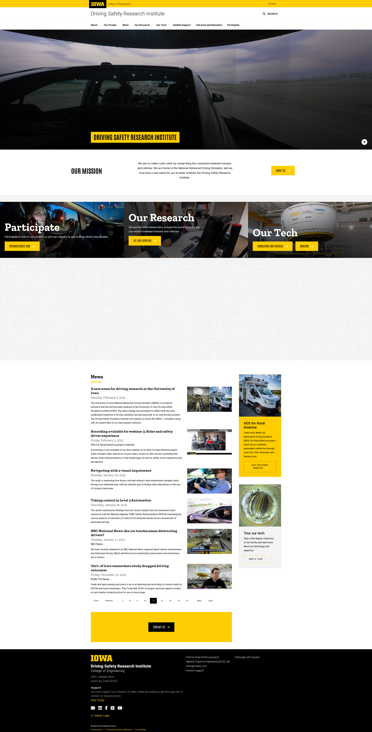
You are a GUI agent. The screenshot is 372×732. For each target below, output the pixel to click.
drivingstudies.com (196, 666)
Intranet (272, 3)
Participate (233, 25)
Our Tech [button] (161, 25)
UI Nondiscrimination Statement (119, 730)
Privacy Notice (97, 730)
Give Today (97, 700)
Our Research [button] (142, 25)
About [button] (94, 25)
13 (171, 601)
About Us (281, 170)
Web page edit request (247, 657)
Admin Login (102, 715)
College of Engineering (119, 4)
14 (180, 601)
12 (163, 601)
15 (188, 601)
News (126, 25)
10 (146, 601)
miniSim (304, 246)
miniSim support (195, 670)
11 (154, 602)
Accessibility (140, 730)
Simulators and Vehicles (270, 246)
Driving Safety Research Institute (128, 13)
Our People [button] (110, 25)
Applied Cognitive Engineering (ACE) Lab (208, 661)
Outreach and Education (209, 25)
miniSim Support (182, 25)
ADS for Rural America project (202, 657)
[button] (270, 13)
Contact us (159, 627)
